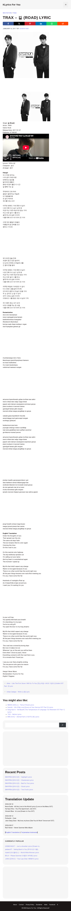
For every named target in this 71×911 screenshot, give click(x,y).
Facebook (52, 904)
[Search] (62, 725)
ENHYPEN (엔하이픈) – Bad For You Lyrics (19, 783)
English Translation (13, 832)
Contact (21, 904)
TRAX (15, 13)
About (15, 904)
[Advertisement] (36, 86)
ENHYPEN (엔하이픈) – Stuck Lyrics (17, 786)
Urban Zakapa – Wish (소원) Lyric (18, 692)
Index (45, 904)
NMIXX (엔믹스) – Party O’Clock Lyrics (20, 705)
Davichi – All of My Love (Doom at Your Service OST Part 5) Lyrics (30, 707)
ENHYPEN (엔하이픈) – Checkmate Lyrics (19, 780)
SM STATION (7, 13)
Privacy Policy (30, 904)
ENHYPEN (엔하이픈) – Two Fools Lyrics (19, 789)
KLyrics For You (11, 4)
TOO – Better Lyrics (14, 714)
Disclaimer (39, 904)
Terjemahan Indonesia (29, 832)
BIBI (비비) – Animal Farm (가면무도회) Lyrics (23, 717)
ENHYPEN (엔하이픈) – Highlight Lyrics (18, 777)
